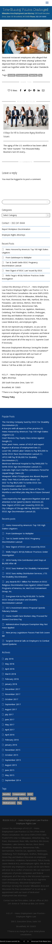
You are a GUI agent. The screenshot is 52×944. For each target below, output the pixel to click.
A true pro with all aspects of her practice (21, 428)
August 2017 (11, 709)
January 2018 (11, 684)
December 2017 (12, 689)
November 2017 (12, 694)
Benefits (12, 75)
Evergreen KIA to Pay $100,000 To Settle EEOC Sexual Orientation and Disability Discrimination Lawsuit (23, 599)
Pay (40, 75)
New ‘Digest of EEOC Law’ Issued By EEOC (24, 270)
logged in (18, 179)
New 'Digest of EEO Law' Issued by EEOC (21, 505)
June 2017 (9, 719)
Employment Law (10, 798)
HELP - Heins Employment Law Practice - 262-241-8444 (23, 9)
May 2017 (9, 724)
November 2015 (12, 749)
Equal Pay (33, 75)
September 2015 (13, 760)
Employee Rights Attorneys (13, 235)
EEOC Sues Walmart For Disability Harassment (27, 568)
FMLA (33, 798)
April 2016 (9, 734)
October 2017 (11, 699)
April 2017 (9, 729)
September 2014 (13, 780)
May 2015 (9, 775)
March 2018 (10, 674)
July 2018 (9, 658)
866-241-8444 (37, 903)
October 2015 (11, 755)
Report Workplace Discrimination (16, 229)
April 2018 (9, 669)
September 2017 (13, 704)
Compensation (22, 75)
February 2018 (12, 679)
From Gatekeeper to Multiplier (19, 257)
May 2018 (9, 663)
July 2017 (9, 714)
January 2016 (11, 744)
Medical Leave (9, 803)
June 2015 (9, 770)
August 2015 (11, 765)
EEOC (30, 794)
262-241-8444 (40, 16)
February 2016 (12, 739)
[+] (26, 116)
